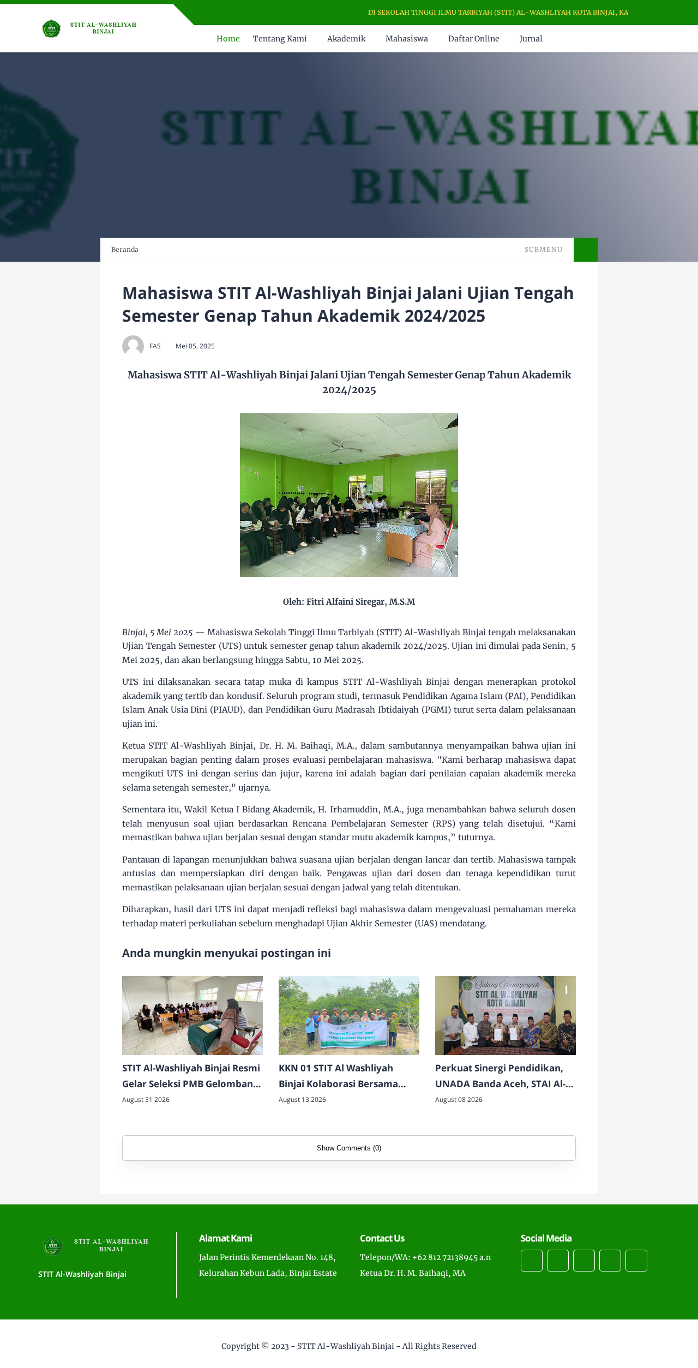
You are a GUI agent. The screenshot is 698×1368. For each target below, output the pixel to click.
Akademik (346, 39)
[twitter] (558, 1260)
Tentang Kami (280, 39)
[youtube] (636, 1260)
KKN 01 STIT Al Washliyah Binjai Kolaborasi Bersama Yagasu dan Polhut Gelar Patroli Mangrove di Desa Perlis (338, 1077)
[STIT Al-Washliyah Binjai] (92, 27)
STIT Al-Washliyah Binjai (345, 1346)
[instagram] (584, 1260)
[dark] (650, 39)
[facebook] (532, 1260)
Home (228, 39)
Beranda (125, 249)
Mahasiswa (407, 39)
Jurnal (531, 39)
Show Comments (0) (349, 1148)
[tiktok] (610, 1260)
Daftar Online (474, 39)
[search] (632, 38)
